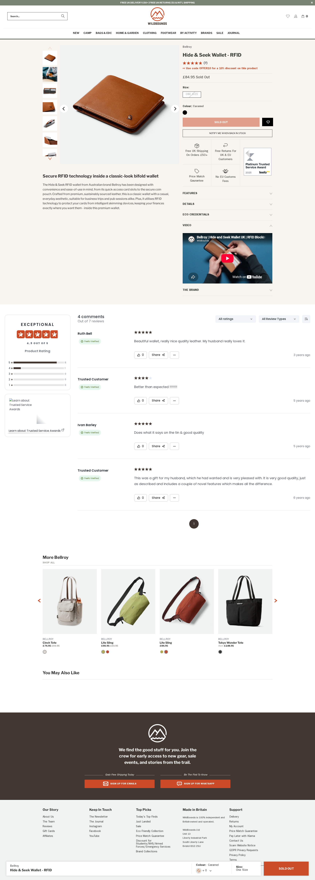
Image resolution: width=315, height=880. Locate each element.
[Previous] (64, 109)
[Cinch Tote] (45, 652)
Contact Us (236, 841)
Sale (138, 826)
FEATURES (190, 193)
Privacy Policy (237, 855)
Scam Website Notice (242, 845)
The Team (49, 822)
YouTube (94, 836)
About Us (48, 817)
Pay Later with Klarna (242, 836)
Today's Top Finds (147, 817)
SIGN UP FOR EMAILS (123, 784)
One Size (192, 94)
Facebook (95, 831)
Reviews (47, 826)
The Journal (96, 822)
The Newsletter (98, 817)
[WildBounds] (157, 16)
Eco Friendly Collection (149, 831)
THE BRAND (191, 290)
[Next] (175, 109)
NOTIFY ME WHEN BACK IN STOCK (227, 133)
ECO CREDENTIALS (196, 214)
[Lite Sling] (103, 652)
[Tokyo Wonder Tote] (220, 652)
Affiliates (48, 836)
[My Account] (296, 16)
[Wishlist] (288, 16)
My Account (236, 826)
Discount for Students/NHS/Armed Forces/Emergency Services (153, 844)
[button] (87, 33)
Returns (234, 822)
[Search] (62, 16)
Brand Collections (146, 852)
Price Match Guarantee (150, 836)
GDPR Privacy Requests (243, 850)
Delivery (234, 817)
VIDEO (187, 225)
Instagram (95, 826)
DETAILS (188, 204)
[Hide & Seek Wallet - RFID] (185, 112)
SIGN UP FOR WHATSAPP (199, 784)
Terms (233, 860)
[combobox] (37, 16)
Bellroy (187, 47)
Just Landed (143, 822)
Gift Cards (49, 831)
